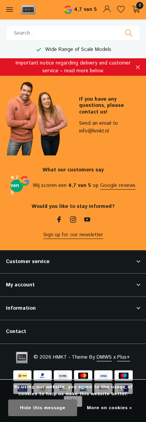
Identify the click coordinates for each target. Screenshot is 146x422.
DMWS (104, 357)
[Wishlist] (121, 10)
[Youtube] (87, 220)
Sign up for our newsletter (73, 235)
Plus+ (123, 357)
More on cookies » (109, 408)
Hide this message (42, 408)
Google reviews (117, 185)
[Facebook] (59, 220)
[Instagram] (73, 220)
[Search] (129, 33)
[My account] (107, 10)
